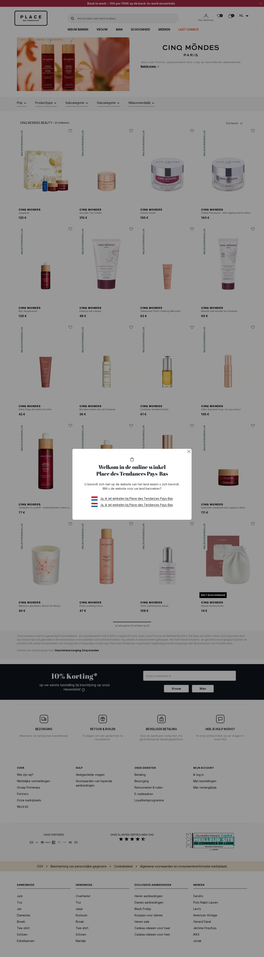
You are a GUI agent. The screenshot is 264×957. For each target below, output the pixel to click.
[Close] (189, 451)
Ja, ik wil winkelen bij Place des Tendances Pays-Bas (136, 498)
